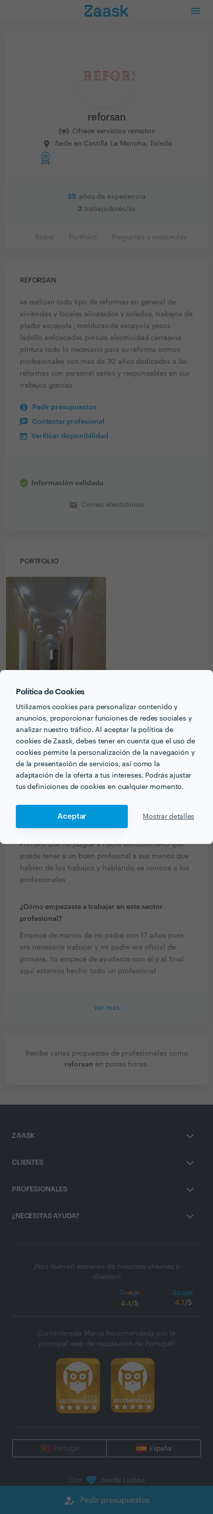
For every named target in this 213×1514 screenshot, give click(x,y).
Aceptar (71, 816)
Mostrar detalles (168, 816)
